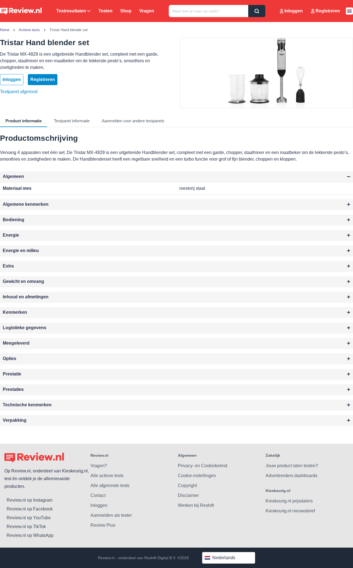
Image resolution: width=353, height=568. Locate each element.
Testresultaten (71, 11)
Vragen (146, 11)
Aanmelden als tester (111, 515)
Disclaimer (188, 495)
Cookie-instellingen (197, 475)
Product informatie (24, 120)
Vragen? (98, 465)
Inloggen (293, 11)
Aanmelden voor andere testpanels (133, 120)
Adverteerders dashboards (291, 475)
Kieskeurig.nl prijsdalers (289, 501)
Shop (126, 11)
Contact (98, 495)
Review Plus (102, 525)
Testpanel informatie (72, 120)
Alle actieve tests (107, 475)
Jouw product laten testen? (292, 465)
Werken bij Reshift (196, 505)
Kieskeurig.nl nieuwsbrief (290, 511)
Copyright (187, 485)
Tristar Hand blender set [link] (68, 30)
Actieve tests (29, 30)
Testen (105, 11)
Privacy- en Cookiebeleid (202, 465)
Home (4, 30)
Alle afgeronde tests (109, 485)
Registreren (327, 11)
